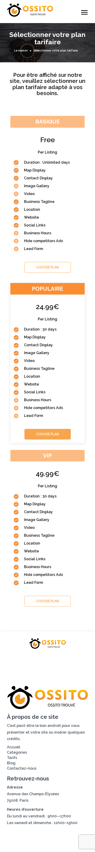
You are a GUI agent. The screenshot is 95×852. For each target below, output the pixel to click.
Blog (28, 666)
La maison (21, 50)
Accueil (22, 658)
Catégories (49, 658)
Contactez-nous (57, 666)
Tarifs (74, 658)
